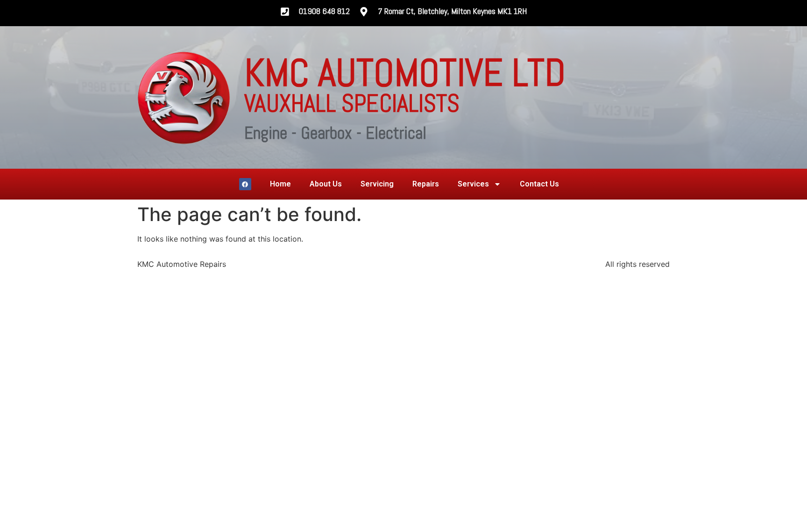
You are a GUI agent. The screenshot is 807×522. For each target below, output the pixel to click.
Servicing (377, 183)
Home (280, 183)
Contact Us (539, 183)
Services (473, 183)
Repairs (425, 183)
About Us (326, 183)
